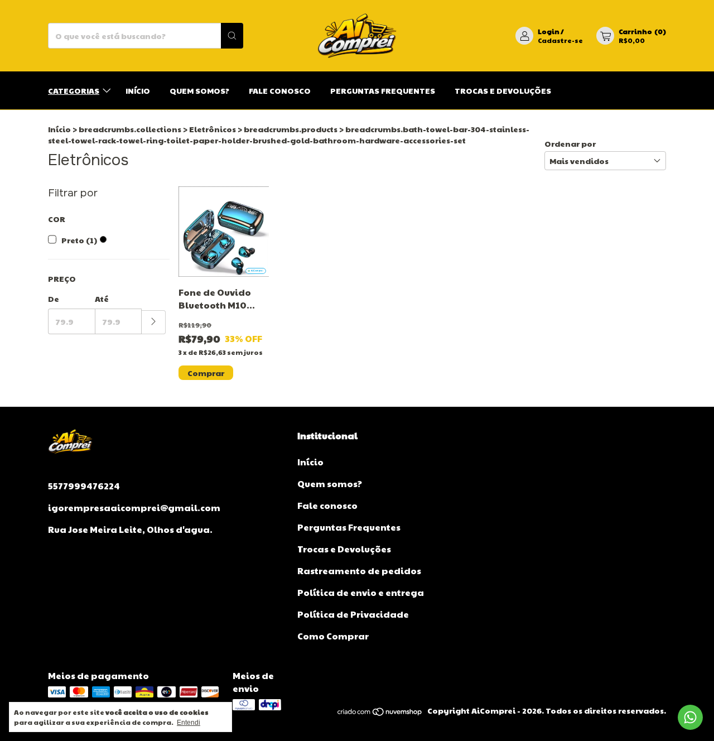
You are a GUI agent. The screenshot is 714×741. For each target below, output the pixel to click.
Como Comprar (333, 635)
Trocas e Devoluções (503, 90)
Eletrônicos (212, 128)
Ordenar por (570, 143)
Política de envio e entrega (360, 592)
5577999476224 (84, 485)
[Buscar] (232, 36)
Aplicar (154, 322)
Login (548, 31)
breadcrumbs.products (290, 128)
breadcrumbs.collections (130, 128)
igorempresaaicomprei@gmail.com (134, 507)
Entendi (188, 722)
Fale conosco (280, 90)
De (53, 298)
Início (138, 90)
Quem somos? (199, 90)
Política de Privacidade (353, 614)
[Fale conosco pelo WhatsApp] (690, 717)
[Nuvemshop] (380, 713)
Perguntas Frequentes (382, 90)
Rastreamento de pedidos (359, 570)
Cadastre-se (560, 40)
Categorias (73, 90)
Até (102, 298)
